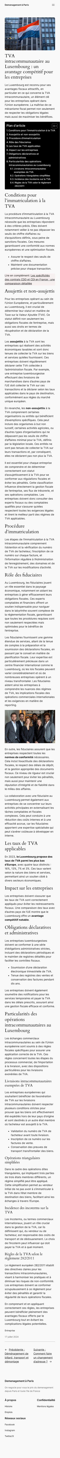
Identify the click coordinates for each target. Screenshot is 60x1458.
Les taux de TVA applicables (24, 146)
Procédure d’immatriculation (25, 138)
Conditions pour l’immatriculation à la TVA (31, 130)
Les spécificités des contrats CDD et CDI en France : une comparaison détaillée (30, 279)
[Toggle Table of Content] (53, 126)
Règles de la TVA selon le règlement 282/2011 (33, 184)
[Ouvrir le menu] (53, 5)
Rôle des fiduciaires (20, 142)
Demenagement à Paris (17, 5)
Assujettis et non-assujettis (24, 134)
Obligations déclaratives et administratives (24, 155)
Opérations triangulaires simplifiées (32, 175)
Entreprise (10, 1330)
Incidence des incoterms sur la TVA (32, 179)
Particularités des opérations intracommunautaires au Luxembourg (29, 163)
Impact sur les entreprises (23, 150)
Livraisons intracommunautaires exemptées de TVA (30, 170)
